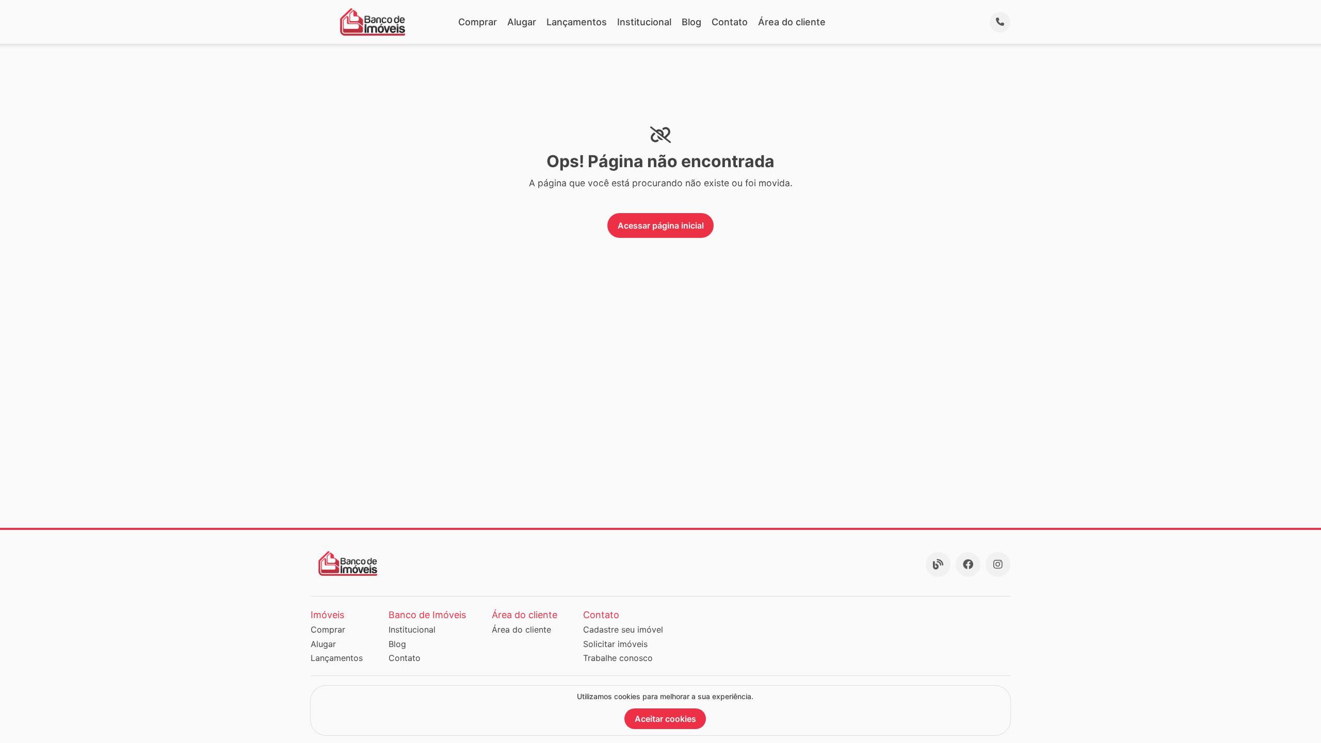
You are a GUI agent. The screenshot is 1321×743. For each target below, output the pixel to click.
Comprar (477, 22)
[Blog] (938, 564)
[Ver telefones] (1000, 22)
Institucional (644, 22)
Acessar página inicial (661, 225)
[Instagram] (998, 564)
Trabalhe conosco (618, 658)
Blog (691, 22)
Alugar (521, 22)
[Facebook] (968, 564)
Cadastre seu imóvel (623, 629)
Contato (730, 22)
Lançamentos (576, 22)
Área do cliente (792, 22)
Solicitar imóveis (615, 644)
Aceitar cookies (665, 719)
